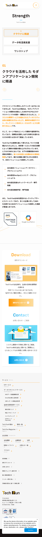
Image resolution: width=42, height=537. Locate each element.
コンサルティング (10, 416)
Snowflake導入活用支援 (11, 397)
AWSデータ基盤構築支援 (12, 394)
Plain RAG (8, 419)
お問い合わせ (19, 360)
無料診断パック (9, 409)
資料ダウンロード (19, 302)
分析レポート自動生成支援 (12, 401)
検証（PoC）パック (10, 412)
